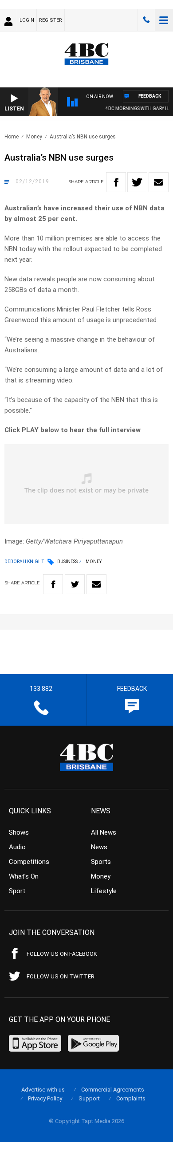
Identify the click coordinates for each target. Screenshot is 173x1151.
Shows (19, 832)
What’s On (24, 876)
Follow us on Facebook (62, 953)
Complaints (130, 1098)
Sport (17, 891)
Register (50, 20)
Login (27, 20)
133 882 (146, 20)
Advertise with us (43, 1089)
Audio (17, 847)
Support (89, 1098)
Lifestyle (104, 891)
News (99, 847)
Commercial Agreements (112, 1089)
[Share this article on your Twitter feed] (137, 182)
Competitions (29, 862)
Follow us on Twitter (60, 976)
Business (67, 561)
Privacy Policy (45, 1098)
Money (34, 137)
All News (103, 832)
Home (11, 137)
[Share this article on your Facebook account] (116, 182)
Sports (101, 862)
